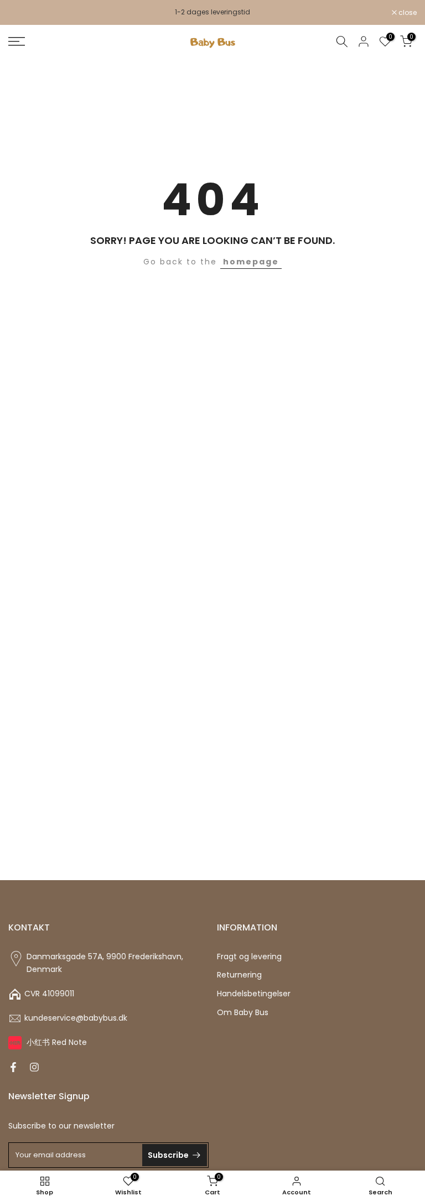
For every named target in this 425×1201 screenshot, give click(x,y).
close (23, 12)
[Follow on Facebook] (13, 1067)
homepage (251, 261)
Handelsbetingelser (254, 994)
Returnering (239, 975)
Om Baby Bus (242, 1012)
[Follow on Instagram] (34, 1067)
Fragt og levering (249, 957)
